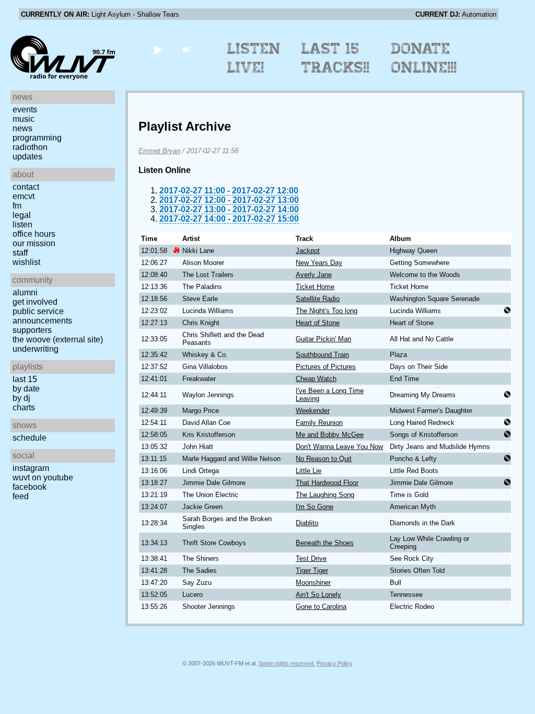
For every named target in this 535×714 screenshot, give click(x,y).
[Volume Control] (187, 49)
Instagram (31, 468)
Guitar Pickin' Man (323, 339)
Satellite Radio (318, 299)
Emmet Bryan (159, 151)
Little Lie (308, 471)
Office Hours (34, 233)
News (22, 128)
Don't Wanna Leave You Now (339, 447)
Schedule (29, 437)
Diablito (307, 523)
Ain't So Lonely (318, 594)
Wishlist (26, 262)
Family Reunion (319, 423)
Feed (21, 496)
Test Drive (311, 558)
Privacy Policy (335, 663)
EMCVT (23, 196)
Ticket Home (315, 287)
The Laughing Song (325, 495)
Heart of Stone (318, 323)
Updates (27, 156)
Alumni (25, 292)
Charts (24, 407)
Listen (22, 224)
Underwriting (36, 348)
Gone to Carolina (321, 607)
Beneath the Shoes (325, 543)
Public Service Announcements (42, 316)
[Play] (157, 49)
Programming (37, 137)
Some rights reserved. (287, 663)
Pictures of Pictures (326, 367)
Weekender (313, 410)
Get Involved (35, 301)
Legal (22, 215)
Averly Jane (314, 275)
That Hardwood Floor (327, 483)
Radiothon (30, 147)
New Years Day (319, 263)
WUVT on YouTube (43, 477)
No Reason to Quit (324, 459)
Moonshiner (313, 582)
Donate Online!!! (424, 58)
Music (23, 118)
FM (17, 205)
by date (26, 388)
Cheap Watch (316, 379)
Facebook (29, 486)
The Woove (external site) (58, 339)
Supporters (32, 330)
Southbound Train (322, 355)
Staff (20, 252)
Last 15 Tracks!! (335, 58)
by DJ (21, 398)
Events (25, 109)
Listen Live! (254, 58)
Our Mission (34, 243)
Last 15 (25, 379)
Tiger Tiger (312, 570)
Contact (26, 186)
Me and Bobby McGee (330, 435)
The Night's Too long (326, 311)
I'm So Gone (314, 507)
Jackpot (308, 251)
